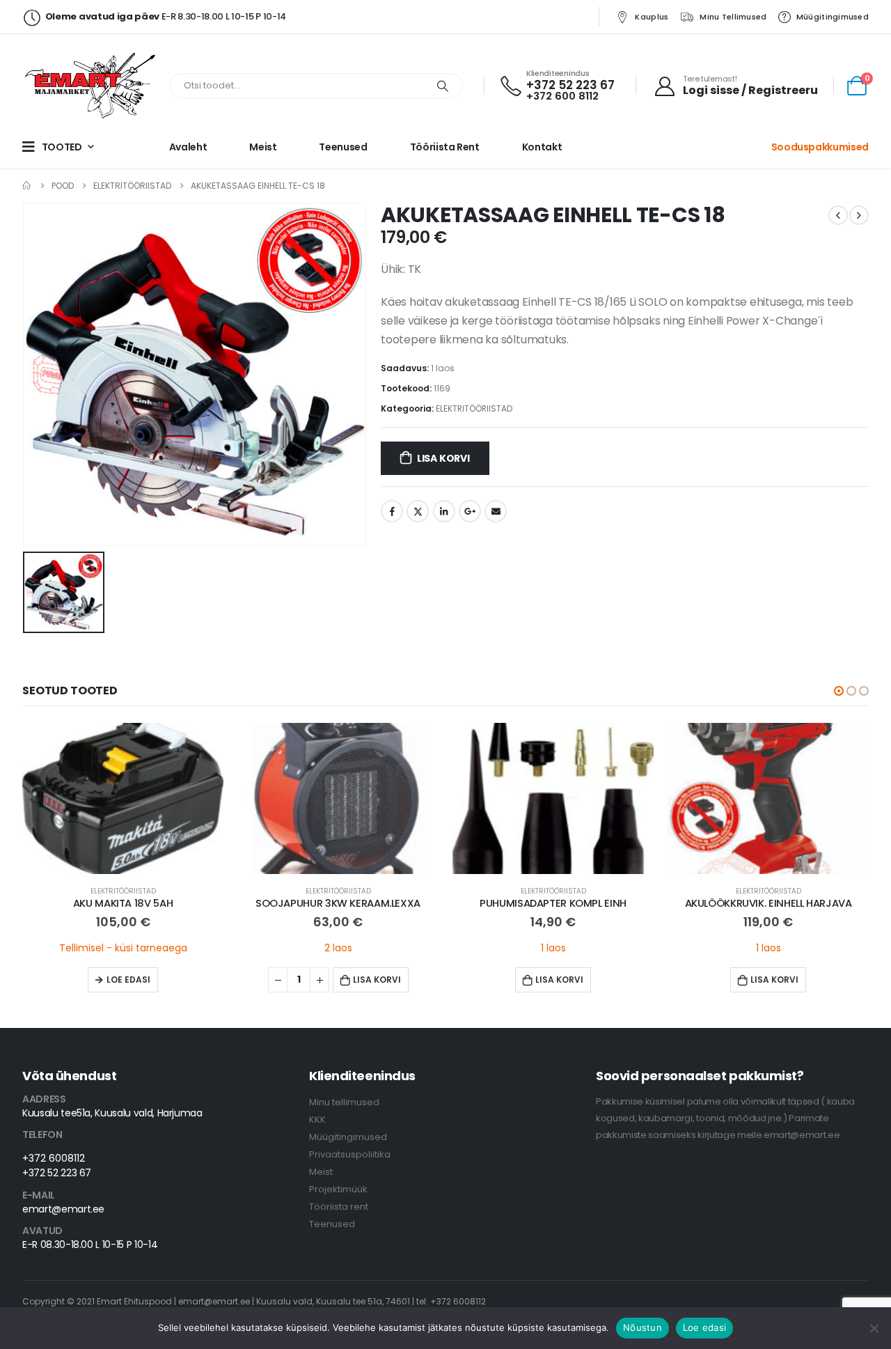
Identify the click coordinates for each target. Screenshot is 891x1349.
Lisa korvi (443, 458)
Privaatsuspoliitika (350, 1154)
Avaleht (188, 147)
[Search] (442, 86)
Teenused (343, 147)
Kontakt (542, 147)
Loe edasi (128, 979)
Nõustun (642, 1327)
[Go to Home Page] (27, 185)
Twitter (418, 511)
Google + (470, 511)
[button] (839, 691)
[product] (122, 798)
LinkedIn (444, 511)
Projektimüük (338, 1189)
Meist (262, 147)
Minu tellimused (733, 16)
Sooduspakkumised (820, 147)
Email (495, 511)
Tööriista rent (445, 147)
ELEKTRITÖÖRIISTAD (474, 408)
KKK (317, 1119)
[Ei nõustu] (874, 1328)
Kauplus (651, 16)
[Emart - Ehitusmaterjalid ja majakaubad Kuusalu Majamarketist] (91, 85)
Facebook (392, 511)
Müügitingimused (832, 16)
